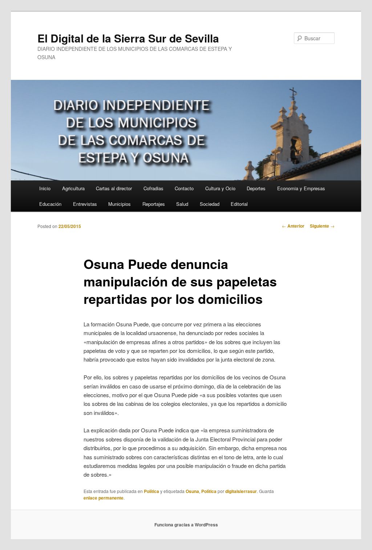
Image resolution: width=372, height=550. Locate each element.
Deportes (256, 188)
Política (151, 491)
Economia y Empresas (301, 188)
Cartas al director (114, 188)
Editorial (239, 203)
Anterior (293, 226)
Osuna (192, 491)
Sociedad (209, 203)
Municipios (119, 203)
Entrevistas (85, 203)
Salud (182, 203)
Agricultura (73, 188)
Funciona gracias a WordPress (186, 524)
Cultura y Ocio (220, 188)
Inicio (44, 188)
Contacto (184, 188)
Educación (50, 203)
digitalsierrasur (241, 491)
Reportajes (153, 203)
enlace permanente (104, 497)
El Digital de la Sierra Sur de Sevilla (128, 38)
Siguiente (322, 226)
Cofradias (153, 188)
